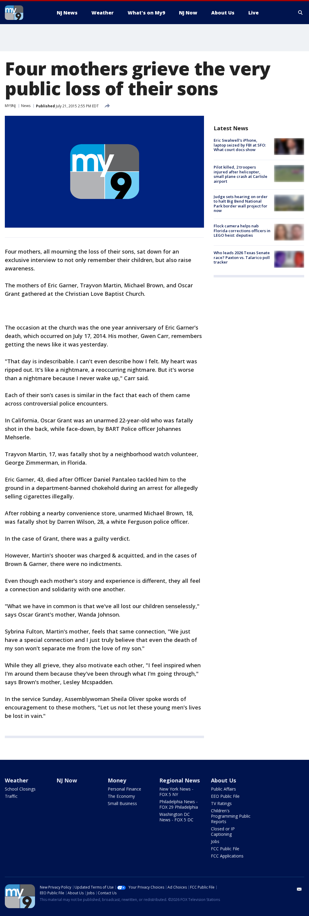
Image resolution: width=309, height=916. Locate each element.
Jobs (215, 841)
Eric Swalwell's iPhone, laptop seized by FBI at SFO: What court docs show (240, 144)
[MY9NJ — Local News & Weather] (25, 12)
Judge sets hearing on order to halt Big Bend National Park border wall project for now (241, 203)
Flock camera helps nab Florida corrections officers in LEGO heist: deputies (242, 230)
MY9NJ (10, 105)
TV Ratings (221, 803)
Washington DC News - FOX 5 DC (176, 817)
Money (117, 780)
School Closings (20, 789)
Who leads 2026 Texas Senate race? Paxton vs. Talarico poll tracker (242, 257)
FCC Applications (227, 856)
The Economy (121, 796)
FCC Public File (225, 848)
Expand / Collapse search (300, 12)
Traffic (11, 796)
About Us (223, 780)
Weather (16, 780)
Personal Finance (124, 789)
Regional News (179, 780)
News (25, 105)
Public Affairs (223, 789)
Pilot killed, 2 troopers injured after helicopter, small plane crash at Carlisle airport (240, 174)
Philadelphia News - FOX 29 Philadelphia (178, 804)
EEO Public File (225, 796)
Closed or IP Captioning (223, 831)
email (299, 889)
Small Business (122, 803)
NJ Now (66, 780)
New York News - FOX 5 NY (176, 791)
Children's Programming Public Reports (230, 816)
